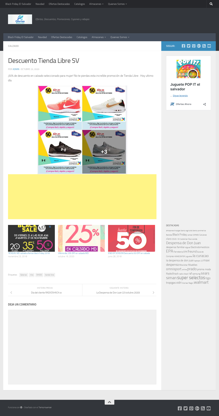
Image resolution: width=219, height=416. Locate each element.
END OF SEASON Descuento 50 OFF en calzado (129, 253)
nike (31, 275)
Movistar (183, 265)
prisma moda (204, 269)
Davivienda (192, 239)
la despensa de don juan (180, 260)
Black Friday (180, 234)
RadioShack (172, 273)
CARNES (196, 235)
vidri (178, 282)
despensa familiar (175, 247)
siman (171, 277)
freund (192, 251)
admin (16, 69)
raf (190, 273)
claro (168, 238)
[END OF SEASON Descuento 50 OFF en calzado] (131, 238)
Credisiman (184, 239)
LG (202, 261)
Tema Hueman (45, 407)
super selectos (191, 277)
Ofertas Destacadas (59, 3)
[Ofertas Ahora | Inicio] (20, 19)
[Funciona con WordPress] (21, 407)
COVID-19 (175, 239)
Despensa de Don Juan (183, 243)
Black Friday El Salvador (18, 3)
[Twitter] (188, 46)
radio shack (183, 274)
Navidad (40, 3)
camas (189, 235)
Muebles (192, 264)
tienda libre (49, 275)
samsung (196, 274)
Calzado (13, 45)
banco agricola (186, 230)
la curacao (201, 255)
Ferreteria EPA (180, 251)
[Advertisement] (195, 20)
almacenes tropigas (173, 231)
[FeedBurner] (204, 46)
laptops (197, 261)
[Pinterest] (194, 46)
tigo (208, 278)
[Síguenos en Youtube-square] (209, 46)
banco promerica (199, 230)
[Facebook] (183, 46)
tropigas (171, 282)
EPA (169, 251)
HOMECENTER (179, 256)
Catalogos (79, 3)
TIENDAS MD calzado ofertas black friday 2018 (29, 253)
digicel (187, 247)
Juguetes (188, 256)
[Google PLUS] (199, 46)
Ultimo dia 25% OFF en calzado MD (73, 253)
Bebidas (169, 235)
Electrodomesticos (200, 247)
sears (205, 273)
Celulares (203, 235)
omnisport (173, 269)
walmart (201, 282)
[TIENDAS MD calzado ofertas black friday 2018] (31, 238)
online (184, 269)
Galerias (23, 275)
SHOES (39, 275)
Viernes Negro (187, 283)
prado (192, 269)
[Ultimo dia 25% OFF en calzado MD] (81, 238)
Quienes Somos (116, 3)
